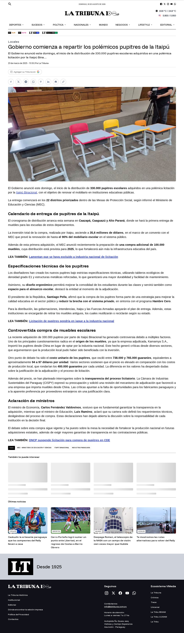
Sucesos (38, 24)
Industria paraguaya (81, 448)
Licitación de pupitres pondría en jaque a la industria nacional (71, 321)
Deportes (16, 24)
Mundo (103, 24)
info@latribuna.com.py (115, 606)
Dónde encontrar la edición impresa (25, 609)
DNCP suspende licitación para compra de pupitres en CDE (69, 440)
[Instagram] (106, 593)
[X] (113, 593)
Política (59, 24)
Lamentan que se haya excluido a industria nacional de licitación (73, 256)
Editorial (167, 24)
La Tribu (155, 621)
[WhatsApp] (134, 593)
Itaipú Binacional (26, 192)
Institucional (14, 600)
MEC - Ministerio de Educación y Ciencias (34, 448)
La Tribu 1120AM (159, 616)
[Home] (92, 13)
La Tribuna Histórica (18, 595)
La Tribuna (156, 592)
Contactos (13, 619)
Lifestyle (145, 24)
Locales (13, 41)
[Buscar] (10, 4)
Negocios (123, 24)
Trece (153, 602)
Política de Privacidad (18, 614)
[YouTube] (127, 593)
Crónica (155, 597)
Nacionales (82, 24)
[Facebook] (120, 593)
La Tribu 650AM (158, 612)
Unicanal (155, 607)
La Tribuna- (44, 63)
